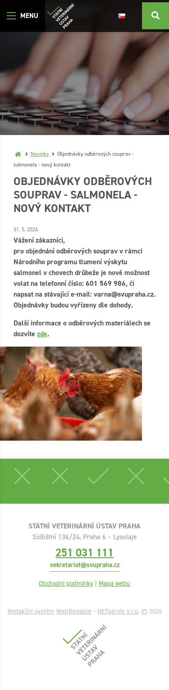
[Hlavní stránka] (18, 154)
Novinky (40, 154)
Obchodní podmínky (66, 583)
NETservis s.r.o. (118, 611)
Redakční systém (31, 611)
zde (42, 333)
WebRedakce (73, 611)
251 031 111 (84, 552)
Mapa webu (114, 583)
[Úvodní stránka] (60, 16)
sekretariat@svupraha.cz (84, 564)
